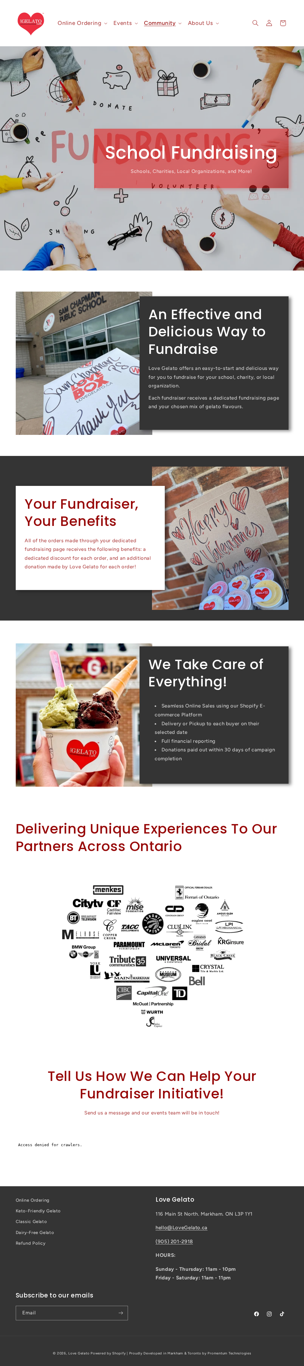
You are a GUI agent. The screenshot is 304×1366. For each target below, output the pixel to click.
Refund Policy (31, 1243)
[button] (82, 23)
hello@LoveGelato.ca (182, 1227)
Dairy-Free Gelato (35, 1232)
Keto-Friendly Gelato (38, 1211)
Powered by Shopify (108, 1353)
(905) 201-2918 (174, 1241)
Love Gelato (78, 1353)
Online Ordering (33, 1200)
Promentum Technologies (229, 1353)
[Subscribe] (120, 1313)
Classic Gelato (31, 1221)
